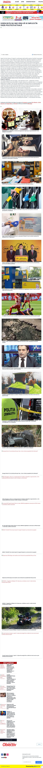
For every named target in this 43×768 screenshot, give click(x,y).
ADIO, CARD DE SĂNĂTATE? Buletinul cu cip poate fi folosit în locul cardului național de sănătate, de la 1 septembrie (20, 237)
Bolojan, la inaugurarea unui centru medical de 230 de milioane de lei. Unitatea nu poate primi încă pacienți (11, 714)
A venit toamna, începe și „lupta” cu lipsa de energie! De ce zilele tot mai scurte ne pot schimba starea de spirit (20, 656)
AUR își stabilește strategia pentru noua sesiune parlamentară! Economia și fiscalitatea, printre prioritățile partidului (20, 263)
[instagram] (38, 14)
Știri (22, 1)
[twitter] (40, 11)
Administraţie (30, 1)
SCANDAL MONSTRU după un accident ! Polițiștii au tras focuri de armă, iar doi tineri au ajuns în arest (20, 395)
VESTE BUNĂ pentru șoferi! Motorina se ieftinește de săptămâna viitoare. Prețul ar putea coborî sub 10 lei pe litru (21, 290)
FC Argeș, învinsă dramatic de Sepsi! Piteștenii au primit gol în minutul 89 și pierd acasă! (21, 315)
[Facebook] (2, 755)
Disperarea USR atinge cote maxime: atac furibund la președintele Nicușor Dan (19, 577)
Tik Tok (15, 103)
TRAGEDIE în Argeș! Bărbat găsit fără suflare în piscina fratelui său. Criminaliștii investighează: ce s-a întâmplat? (19, 422)
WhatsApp (30, 103)
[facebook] (38, 11)
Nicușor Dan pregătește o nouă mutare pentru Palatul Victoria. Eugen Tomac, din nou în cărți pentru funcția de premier (11, 724)
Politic (40, 1)
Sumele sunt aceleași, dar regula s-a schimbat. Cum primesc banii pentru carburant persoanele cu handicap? (20, 210)
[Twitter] (5, 755)
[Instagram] (7, 755)
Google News (9, 103)
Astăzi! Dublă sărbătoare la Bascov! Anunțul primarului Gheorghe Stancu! (17, 183)
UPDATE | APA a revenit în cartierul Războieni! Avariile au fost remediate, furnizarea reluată (20, 342)
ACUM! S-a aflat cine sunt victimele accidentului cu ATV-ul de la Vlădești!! (17, 447)
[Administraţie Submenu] (36, 1)
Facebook (25, 102)
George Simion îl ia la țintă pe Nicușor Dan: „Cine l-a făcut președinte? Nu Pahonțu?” (20, 473)
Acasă (17, 1)
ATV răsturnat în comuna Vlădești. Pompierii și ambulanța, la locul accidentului (19, 629)
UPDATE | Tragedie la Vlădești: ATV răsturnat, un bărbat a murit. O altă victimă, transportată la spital (19, 604)
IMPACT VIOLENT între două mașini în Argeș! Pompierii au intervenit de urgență (19, 552)
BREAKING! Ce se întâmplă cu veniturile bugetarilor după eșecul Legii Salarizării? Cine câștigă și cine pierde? (20, 12)
